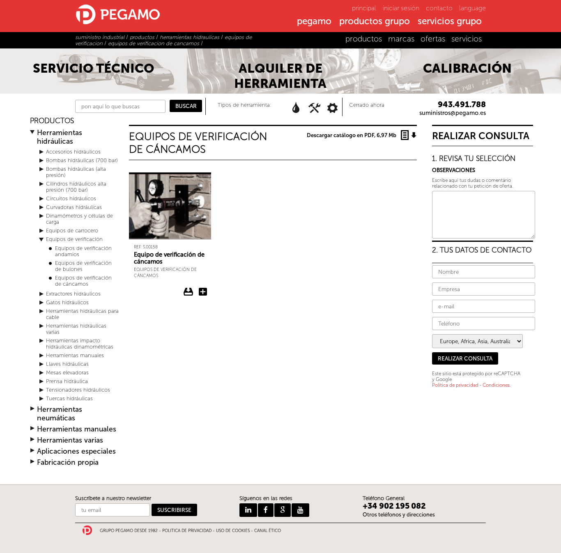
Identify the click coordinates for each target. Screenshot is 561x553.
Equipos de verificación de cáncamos (83, 281)
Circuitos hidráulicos (71, 198)
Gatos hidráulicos (67, 302)
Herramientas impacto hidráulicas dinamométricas (79, 343)
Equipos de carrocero (72, 230)
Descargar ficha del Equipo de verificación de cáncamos (188, 292)
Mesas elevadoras (67, 372)
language (472, 8)
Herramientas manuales (75, 355)
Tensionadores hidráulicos (78, 390)
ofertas (433, 39)
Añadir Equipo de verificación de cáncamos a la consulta (203, 292)
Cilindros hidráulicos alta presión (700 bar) (76, 187)
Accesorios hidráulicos (73, 152)
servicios (466, 39)
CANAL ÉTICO (267, 530)
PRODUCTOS (52, 121)
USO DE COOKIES (233, 530)
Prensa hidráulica (67, 381)
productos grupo (374, 22)
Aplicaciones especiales (76, 451)
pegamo (314, 22)
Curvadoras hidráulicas (74, 207)
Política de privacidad (455, 385)
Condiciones (496, 385)
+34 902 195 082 (394, 506)
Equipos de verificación (74, 239)
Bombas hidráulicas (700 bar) (82, 160)
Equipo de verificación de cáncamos (169, 258)
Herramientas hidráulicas (59, 137)
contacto (439, 8)
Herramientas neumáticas (59, 413)
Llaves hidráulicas (67, 364)
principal (364, 8)
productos (363, 39)
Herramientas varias (70, 440)
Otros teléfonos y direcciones (399, 515)
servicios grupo (450, 22)
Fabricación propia (68, 462)
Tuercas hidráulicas (69, 398)
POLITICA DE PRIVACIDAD (187, 530)
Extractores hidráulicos (73, 294)
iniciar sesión (401, 8)
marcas (401, 39)
